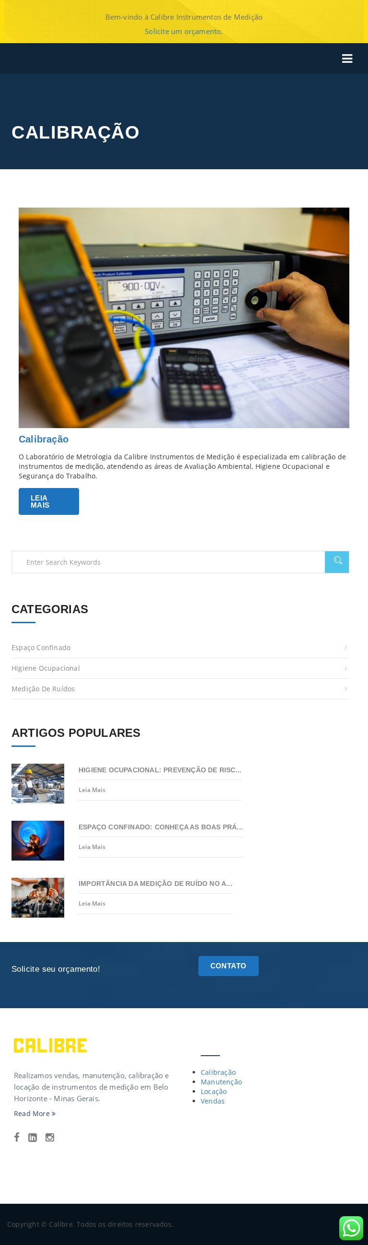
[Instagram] (50, 1137)
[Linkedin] (32, 1137)
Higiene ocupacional (46, 668)
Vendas (213, 1100)
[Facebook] (17, 1137)
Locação (214, 1091)
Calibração (44, 439)
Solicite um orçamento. (184, 31)
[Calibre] (50, 1044)
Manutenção (221, 1081)
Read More (33, 1113)
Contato (228, 966)
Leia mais (40, 501)
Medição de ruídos (43, 688)
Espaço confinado (41, 647)
